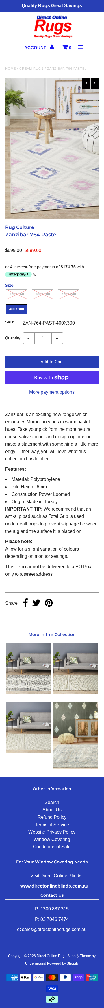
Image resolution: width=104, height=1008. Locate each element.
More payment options (52, 392)
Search (51, 802)
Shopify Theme (79, 956)
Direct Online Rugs (51, 956)
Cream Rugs (31, 68)
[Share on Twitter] (36, 603)
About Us (52, 809)
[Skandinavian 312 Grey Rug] (28, 751)
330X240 (68, 294)
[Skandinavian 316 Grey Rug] (28, 692)
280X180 (42, 294)
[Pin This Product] (49, 603)
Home (10, 68)
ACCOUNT (35, 47)
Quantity (12, 338)
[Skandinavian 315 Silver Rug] (75, 692)
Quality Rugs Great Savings (52, 5)
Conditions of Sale (52, 846)
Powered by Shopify (63, 963)
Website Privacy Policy (51, 831)
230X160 (16, 294)
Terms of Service (52, 824)
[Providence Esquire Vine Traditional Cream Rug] (75, 767)
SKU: (9, 322)
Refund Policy (52, 817)
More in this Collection (52, 634)
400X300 (16, 309)
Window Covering (52, 839)
